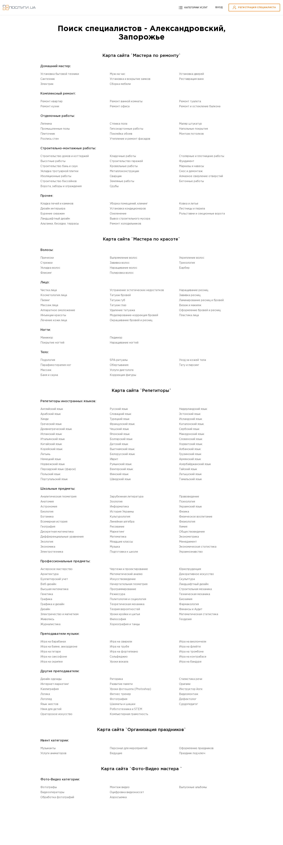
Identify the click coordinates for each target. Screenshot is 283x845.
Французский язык (122, 424)
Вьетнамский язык (122, 449)
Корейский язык (51, 449)
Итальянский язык (52, 439)
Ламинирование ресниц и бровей (201, 300)
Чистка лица (48, 290)
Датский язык (119, 444)
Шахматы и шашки (122, 704)
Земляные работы (122, 181)
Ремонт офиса (120, 106)
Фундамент (186, 161)
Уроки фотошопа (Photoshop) (130, 689)
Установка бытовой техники (59, 74)
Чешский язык (119, 429)
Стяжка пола (118, 124)
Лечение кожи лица (53, 320)
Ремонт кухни (49, 106)
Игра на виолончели (192, 642)
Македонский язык (191, 434)
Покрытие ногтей (52, 343)
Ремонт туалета (190, 101)
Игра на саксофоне (53, 657)
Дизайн (45, 609)
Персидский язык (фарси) (58, 469)
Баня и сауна (49, 375)
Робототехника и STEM (126, 709)
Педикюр (116, 338)
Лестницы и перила (192, 209)
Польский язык (50, 474)
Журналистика (50, 624)
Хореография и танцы (125, 624)
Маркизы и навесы (191, 166)
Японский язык (120, 434)
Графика (46, 599)
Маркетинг (117, 532)
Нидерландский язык (193, 409)
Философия (118, 619)
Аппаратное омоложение (57, 310)
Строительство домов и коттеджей (64, 156)
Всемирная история (53, 522)
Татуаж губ (117, 300)
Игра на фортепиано (124, 652)
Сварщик (116, 176)
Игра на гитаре (50, 652)
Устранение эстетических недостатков (137, 290)
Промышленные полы (55, 129)
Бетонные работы (191, 181)
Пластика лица (189, 315)
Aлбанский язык (190, 449)
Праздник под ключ (192, 753)
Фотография (118, 699)
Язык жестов (49, 704)
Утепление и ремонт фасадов (130, 139)
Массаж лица (49, 305)
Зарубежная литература (126, 497)
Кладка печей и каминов (56, 204)
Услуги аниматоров (53, 753)
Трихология (187, 263)
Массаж (45, 370)
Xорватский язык (190, 444)
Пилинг (45, 300)
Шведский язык (120, 479)
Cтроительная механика (195, 589)
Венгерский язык (121, 469)
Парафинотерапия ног (55, 365)
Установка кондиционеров (128, 209)
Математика (118, 537)
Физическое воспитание (195, 517)
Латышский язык (190, 474)
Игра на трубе (119, 647)
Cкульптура (187, 579)
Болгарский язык (121, 439)
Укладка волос (50, 268)
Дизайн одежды (51, 679)
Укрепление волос (191, 258)
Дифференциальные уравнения (62, 537)
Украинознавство (191, 552)
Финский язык (119, 474)
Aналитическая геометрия (58, 497)
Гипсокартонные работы (126, 129)
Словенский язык (190, 439)
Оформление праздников (196, 748)
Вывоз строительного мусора (130, 219)
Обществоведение (192, 532)
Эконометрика (189, 537)
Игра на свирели (121, 642)
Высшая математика (54, 589)
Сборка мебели (120, 84)
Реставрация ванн (191, 79)
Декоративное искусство (196, 574)
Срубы (114, 186)
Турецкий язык (120, 419)
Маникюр (46, 338)
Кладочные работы (123, 156)
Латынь (45, 454)
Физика (184, 512)
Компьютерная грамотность (129, 714)
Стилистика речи (190, 679)
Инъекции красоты (53, 315)
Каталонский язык (191, 424)
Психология (187, 502)
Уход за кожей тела (192, 360)
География (47, 527)
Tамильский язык (190, 479)
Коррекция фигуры (123, 375)
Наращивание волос (123, 268)
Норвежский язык (52, 464)
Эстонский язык (190, 414)
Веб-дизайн (48, 584)
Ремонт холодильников (125, 224)
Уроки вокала (119, 662)
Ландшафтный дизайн (55, 219)
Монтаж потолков (191, 134)
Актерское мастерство (56, 569)
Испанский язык (51, 434)
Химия (183, 527)
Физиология (187, 522)
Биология (46, 512)
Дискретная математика (57, 532)
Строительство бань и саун (59, 166)
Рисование (117, 527)
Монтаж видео (120, 787)
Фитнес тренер (120, 694)
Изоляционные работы (55, 176)
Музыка (115, 547)
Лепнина (46, 124)
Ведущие (116, 753)
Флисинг (46, 273)
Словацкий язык (120, 414)
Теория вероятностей (125, 609)
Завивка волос (120, 263)
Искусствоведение (123, 579)
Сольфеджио (119, 657)
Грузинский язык (190, 454)
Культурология (120, 517)
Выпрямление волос (123, 258)
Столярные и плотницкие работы (201, 156)
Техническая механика (194, 594)
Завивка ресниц (189, 295)
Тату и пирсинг (189, 365)
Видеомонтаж (188, 694)
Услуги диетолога (121, 370)
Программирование (123, 589)
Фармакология (189, 604)
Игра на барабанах (53, 642)
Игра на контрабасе (192, 657)
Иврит (114, 459)
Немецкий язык (50, 459)
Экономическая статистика (197, 547)
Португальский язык (54, 479)
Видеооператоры (52, 792)
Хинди (44, 419)
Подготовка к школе (124, 552)
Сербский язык (189, 429)
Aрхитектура (49, 574)
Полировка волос (122, 273)
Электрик (47, 84)
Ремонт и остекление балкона (199, 106)
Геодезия (185, 619)
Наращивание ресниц (193, 290)
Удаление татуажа (122, 310)
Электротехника (51, 552)
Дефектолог (187, 699)
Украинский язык (190, 507)
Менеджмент (188, 542)
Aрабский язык (50, 414)
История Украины (122, 512)
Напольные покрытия (193, 129)
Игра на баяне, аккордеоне (58, 647)
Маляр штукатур (190, 124)
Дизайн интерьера (52, 209)
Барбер (184, 268)
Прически (47, 258)
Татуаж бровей (120, 295)
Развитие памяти (121, 684)
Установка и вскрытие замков (130, 79)
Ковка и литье (188, 204)
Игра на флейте (190, 647)
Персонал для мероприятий (128, 748)
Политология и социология (128, 599)
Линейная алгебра (122, 522)
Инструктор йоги (190, 689)
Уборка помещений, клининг (129, 204)
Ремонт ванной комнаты (126, 101)
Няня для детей (50, 709)
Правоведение (189, 497)
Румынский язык (121, 464)
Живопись (47, 619)
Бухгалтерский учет (54, 579)
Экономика (47, 547)
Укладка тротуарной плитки (59, 171)
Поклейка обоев (121, 134)
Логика (45, 694)
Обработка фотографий (57, 797)
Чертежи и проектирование (129, 569)
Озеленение (118, 214)
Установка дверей (191, 74)
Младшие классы (121, 542)
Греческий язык (51, 424)
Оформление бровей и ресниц (200, 310)
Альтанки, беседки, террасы (59, 224)
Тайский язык (188, 469)
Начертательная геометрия (128, 584)
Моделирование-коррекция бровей (134, 315)
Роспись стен (49, 139)
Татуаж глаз (118, 305)
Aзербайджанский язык (195, 464)
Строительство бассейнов (58, 181)
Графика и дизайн (52, 604)
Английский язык (51, 409)
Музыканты (48, 748)
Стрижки (46, 263)
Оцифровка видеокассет (127, 792)
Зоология (116, 502)
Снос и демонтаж (191, 171)
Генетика (46, 594)
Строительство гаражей (126, 161)
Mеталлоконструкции (124, 171)
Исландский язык (190, 419)
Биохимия (185, 599)
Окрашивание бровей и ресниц (131, 320)
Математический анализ (126, 574)
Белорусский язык (122, 454)
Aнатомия (47, 502)
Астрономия (48, 507)
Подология (47, 360)
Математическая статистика (198, 614)
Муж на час (117, 74)
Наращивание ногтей (124, 343)
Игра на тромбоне (191, 652)
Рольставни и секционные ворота (202, 214)
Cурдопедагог (188, 704)
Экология (46, 542)
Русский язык (119, 409)
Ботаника (47, 517)
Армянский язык (190, 459)
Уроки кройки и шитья (125, 614)
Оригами (184, 684)
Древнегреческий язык (56, 429)
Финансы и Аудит (190, 609)
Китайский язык (51, 444)
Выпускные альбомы (193, 787)
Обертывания (119, 365)
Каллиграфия (49, 689)
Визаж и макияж (190, 305)
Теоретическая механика (127, 604)
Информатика (119, 507)
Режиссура (117, 594)
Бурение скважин (52, 214)
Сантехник (47, 79)
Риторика (116, 679)
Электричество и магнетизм (59, 614)
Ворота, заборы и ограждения (61, 186)
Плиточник (47, 134)
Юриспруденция (190, 569)
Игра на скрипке (51, 662)
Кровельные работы (124, 166)
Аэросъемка (118, 797)
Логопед (46, 699)
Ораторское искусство (56, 714)
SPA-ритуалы (119, 360)
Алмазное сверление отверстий (201, 176)
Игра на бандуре (190, 662)
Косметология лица (53, 295)
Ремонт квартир (51, 101)
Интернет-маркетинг (54, 684)
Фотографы (48, 787)
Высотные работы (52, 161)
